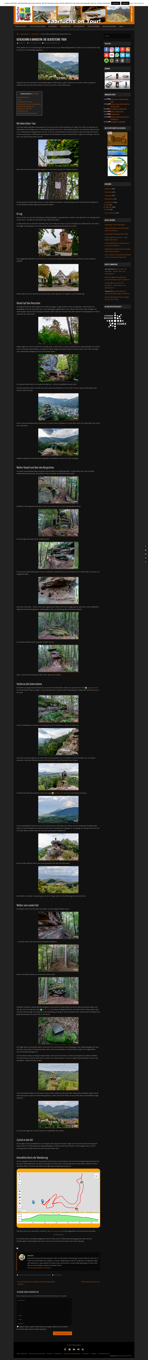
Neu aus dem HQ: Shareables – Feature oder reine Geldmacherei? (116, 271)
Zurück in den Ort (23, 111)
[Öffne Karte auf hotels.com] (19, 1203)
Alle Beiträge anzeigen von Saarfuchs (40, 1268)
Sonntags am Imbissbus (118, 122)
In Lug (19, 99)
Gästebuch (85, 1354)
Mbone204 (108, 277)
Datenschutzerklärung (72, 1354)
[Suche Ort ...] (19, 1174)
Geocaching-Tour (34, 1275)
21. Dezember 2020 (35, 43)
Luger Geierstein (92, 688)
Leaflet (53, 1212)
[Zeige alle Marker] (19, 1191)
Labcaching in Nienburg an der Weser (116, 234)
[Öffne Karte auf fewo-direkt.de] (19, 1206)
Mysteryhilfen (109, 199)
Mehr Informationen (137, 3)
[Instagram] (145, 550)
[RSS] (145, 562)
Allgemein (108, 189)
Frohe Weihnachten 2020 (89, 1282)
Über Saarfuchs (22, 1354)
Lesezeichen (58, 1275)
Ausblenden (35, 94)
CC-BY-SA (96, 1212)
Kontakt (50, 1354)
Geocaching (23, 1275)
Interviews (108, 192)
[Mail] (145, 558)
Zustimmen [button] (115, 3)
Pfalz (42, 1275)
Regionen (35, 34)
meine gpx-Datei (56, 1231)
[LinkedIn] (145, 554)
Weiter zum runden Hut (25, 109)
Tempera (121, 1356)
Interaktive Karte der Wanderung (27, 113)
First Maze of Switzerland (119, 109)
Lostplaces (108, 195)
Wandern (47, 1275)
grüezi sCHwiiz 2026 (117, 111)
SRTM (77, 1212)
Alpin (107, 205)
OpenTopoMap (89, 1212)
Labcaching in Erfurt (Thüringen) (115, 225)
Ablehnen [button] (125, 3)
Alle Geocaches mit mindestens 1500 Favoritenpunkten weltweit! (36, 1283)
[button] (81, 1182)
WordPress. (129, 1356)
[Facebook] (145, 546)
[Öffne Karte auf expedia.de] (19, 1200)
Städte (108, 209)
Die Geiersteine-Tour (24, 97)
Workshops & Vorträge (37, 1354)
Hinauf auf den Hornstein (25, 102)
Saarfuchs (22, 43)
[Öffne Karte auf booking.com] (19, 1197)
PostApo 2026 (115, 114)
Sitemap (93, 1354)
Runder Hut (46, 1009)
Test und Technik (110, 213)
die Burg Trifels (59, 793)
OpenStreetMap (65, 1212)
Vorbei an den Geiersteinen (26, 106)
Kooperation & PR (104, 1354)
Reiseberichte (25, 34)
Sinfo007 (107, 283)
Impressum (58, 1354)
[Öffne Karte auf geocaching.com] (19, 1194)
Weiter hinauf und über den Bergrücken (29, 104)
